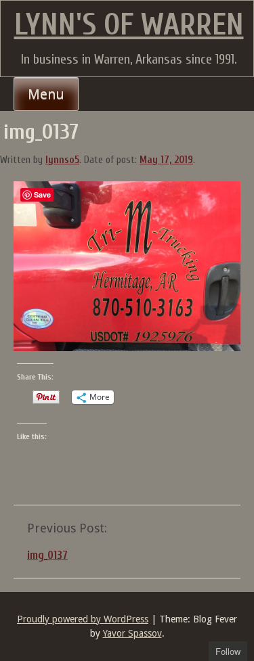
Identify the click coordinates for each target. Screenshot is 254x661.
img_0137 (47, 555)
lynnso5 (62, 160)
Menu (46, 94)
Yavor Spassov (132, 633)
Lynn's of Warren (129, 25)
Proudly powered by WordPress (82, 619)
